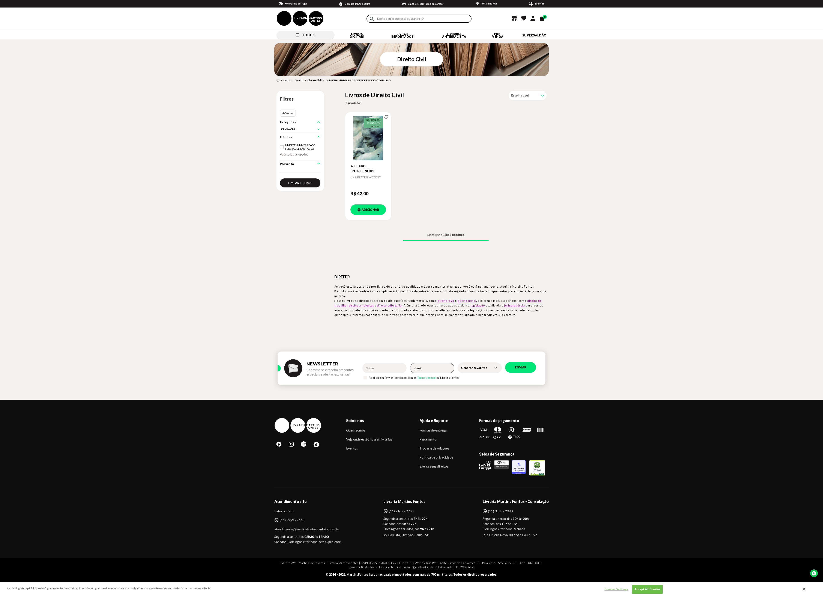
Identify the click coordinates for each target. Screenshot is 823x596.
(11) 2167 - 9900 (401, 511)
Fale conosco (284, 511)
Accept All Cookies (647, 589)
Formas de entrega (433, 430)
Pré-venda (497, 35)
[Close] (804, 589)
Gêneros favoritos (474, 368)
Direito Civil (314, 80)
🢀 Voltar (287, 113)
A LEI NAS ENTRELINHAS (362, 168)
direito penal (467, 300)
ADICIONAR (370, 209)
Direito (299, 80)
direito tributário (389, 305)
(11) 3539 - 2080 (500, 511)
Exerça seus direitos (433, 466)
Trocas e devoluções (434, 448)
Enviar (520, 367)
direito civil (446, 300)
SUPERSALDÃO (534, 35)
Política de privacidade (436, 457)
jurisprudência (514, 305)
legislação (478, 305)
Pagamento (427, 439)
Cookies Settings (616, 589)
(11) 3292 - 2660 (292, 520)
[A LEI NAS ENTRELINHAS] (368, 138)
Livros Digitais (357, 35)
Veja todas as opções (294, 154)
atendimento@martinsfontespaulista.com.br (303, 529)
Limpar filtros (300, 183)
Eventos (352, 448)
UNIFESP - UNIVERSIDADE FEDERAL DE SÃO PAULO (358, 80)
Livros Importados (402, 35)
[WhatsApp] (814, 573)
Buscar (372, 19)
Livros (287, 80)
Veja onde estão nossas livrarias (369, 439)
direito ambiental (361, 305)
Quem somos (355, 430)
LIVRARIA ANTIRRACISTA (454, 35)
